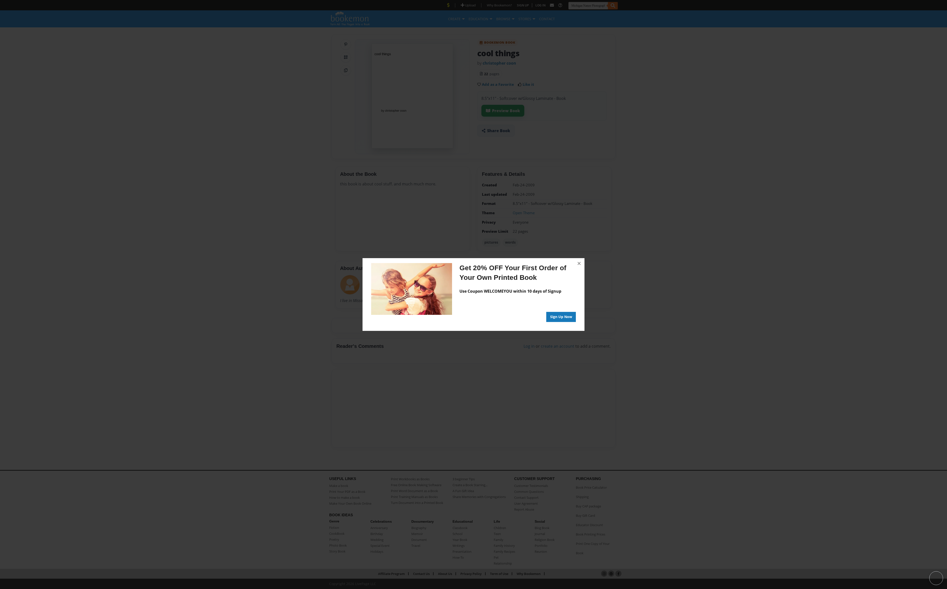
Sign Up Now (561, 316)
